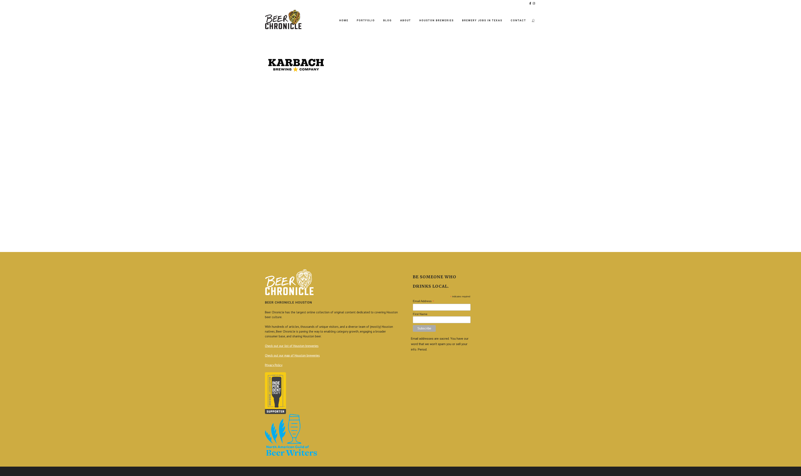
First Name (420, 314)
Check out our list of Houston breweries (292, 346)
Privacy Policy (273, 365)
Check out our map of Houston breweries (292, 355)
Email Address (423, 301)
